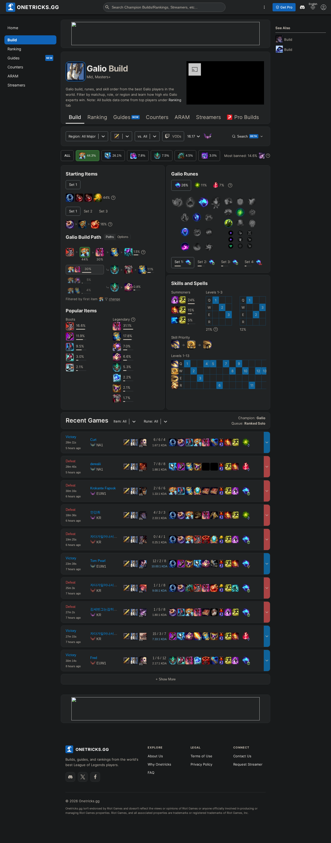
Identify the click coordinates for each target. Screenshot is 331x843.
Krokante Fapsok (103, 488)
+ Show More (166, 679)
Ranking (175, 100)
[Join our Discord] (70, 777)
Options (122, 237)
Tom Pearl (98, 561)
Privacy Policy (201, 764)
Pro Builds (246, 117)
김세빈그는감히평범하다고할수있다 (117, 609)
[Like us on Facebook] (95, 777)
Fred (93, 658)
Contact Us (242, 756)
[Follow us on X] (83, 777)
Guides (126, 117)
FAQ (151, 772)
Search (247, 136)
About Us (155, 756)
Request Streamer (247, 764)
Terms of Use (201, 756)
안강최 (95, 512)
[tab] (75, 118)
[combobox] (138, 136)
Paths (110, 237)
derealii (95, 464)
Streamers (208, 117)
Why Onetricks (159, 764)
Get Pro (286, 7)
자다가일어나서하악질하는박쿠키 (115, 536)
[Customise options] (323, 7)
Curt (93, 440)
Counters (157, 117)
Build (75, 117)
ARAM (182, 117)
